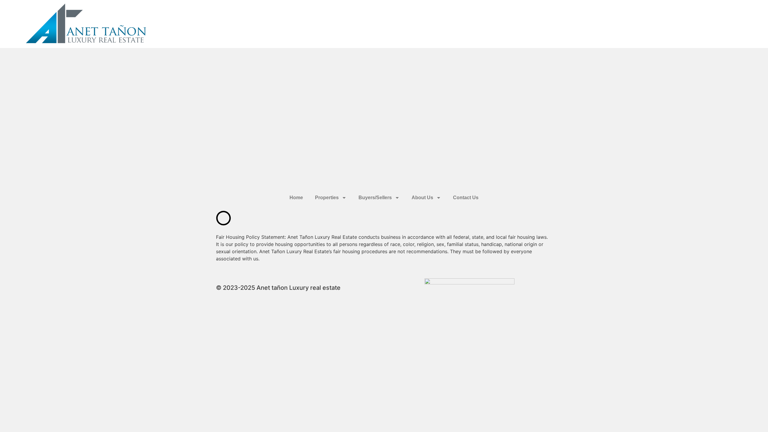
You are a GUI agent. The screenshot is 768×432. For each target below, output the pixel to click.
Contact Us (465, 197)
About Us (422, 197)
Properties (327, 197)
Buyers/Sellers (375, 197)
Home (296, 197)
